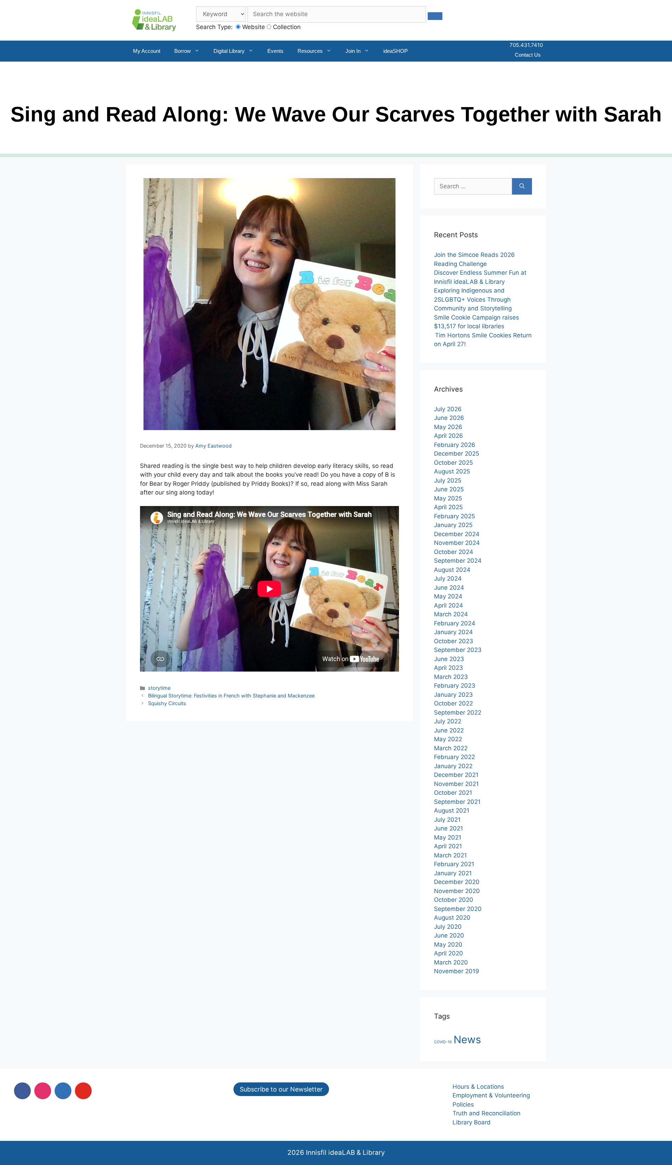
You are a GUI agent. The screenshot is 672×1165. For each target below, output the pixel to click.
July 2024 (448, 578)
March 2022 (451, 748)
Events (275, 51)
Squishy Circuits (167, 703)
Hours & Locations (478, 1086)
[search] (435, 16)
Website (252, 26)
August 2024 (452, 569)
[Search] (522, 186)
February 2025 (454, 516)
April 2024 (448, 605)
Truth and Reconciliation (486, 1113)
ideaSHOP (395, 51)
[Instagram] (42, 1090)
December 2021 (456, 774)
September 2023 (458, 649)
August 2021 (451, 810)
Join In (352, 51)
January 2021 (453, 873)
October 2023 (453, 641)
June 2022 (449, 730)
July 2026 (448, 409)
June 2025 (449, 489)
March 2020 (451, 962)
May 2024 (448, 596)
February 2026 (454, 444)
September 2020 (458, 908)
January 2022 (453, 766)
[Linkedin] (63, 1090)
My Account (146, 51)
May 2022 (448, 739)
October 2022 (453, 703)
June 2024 (449, 587)
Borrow (182, 51)
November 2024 (457, 542)
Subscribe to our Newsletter (281, 1089)
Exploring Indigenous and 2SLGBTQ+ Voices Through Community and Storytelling (473, 299)
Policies (463, 1104)
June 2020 (449, 935)
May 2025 (448, 498)
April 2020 (448, 953)
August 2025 (452, 471)
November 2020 (457, 890)
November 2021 (456, 783)
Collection (286, 26)
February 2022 (454, 756)
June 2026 (449, 417)
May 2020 (448, 944)
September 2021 (457, 801)
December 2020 (456, 881)
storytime (159, 688)
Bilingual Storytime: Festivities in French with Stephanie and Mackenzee (231, 696)
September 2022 (457, 712)
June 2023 (449, 658)
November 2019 (456, 971)
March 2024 (451, 614)
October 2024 (453, 551)
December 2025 (456, 453)
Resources (310, 51)
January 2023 (453, 694)
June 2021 (448, 828)
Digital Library (229, 51)
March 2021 (450, 855)
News (467, 1039)
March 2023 (451, 676)
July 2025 (447, 480)
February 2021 (454, 864)
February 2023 (454, 685)
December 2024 (456, 534)
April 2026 (448, 435)
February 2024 (454, 623)
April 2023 (448, 667)
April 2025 (448, 507)
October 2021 (453, 792)
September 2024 (458, 560)
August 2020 (452, 917)
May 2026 (448, 426)
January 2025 (453, 524)
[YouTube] (83, 1090)
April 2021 (448, 846)
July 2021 (447, 819)
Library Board (472, 1122)
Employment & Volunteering (491, 1095)
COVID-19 (443, 1042)
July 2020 (448, 926)
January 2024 (453, 632)
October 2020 (453, 899)
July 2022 (447, 721)
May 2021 (447, 837)
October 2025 (453, 462)
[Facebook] (22, 1090)
